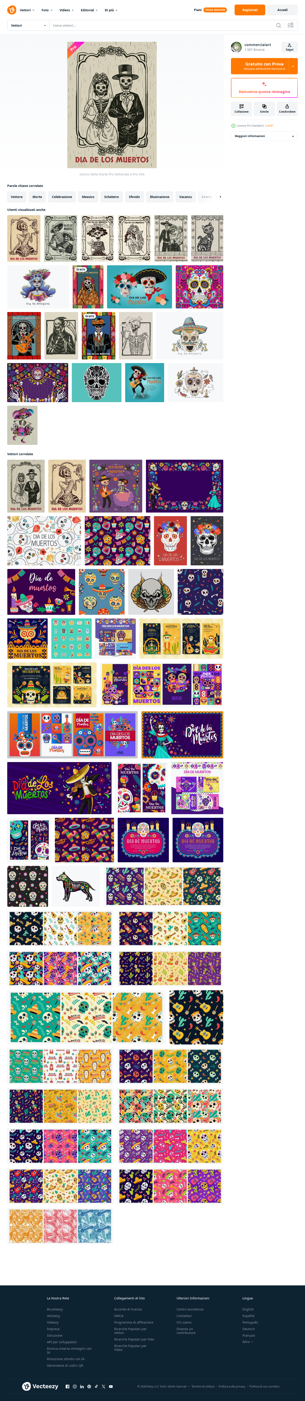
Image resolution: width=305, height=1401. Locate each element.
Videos (65, 10)
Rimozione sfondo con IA (65, 1359)
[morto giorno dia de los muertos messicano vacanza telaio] (184, 486)
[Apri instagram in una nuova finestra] (75, 1386)
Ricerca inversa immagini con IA (69, 1350)
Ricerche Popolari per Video (130, 1348)
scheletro (111, 197)
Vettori (25, 10)
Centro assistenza (190, 1309)
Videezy (52, 1322)
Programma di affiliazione (133, 1322)
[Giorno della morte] (24, 335)
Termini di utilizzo (203, 1386)
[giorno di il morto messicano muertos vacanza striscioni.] (141, 788)
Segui (289, 49)
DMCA (118, 1316)
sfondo (134, 197)
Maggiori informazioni (250, 136)
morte (37, 197)
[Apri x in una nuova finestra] (103, 1386)
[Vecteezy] (11, 9)
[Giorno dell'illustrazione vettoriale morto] (134, 238)
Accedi (282, 10)
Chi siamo (184, 1322)
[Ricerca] (278, 25)
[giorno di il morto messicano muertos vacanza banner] (29, 840)
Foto (45, 10)
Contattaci (184, 1316)
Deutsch (248, 1329)
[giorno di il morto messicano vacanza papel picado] (27, 638)
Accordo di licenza (128, 1309)
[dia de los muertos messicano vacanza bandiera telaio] (197, 840)
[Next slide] (216, 196)
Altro (246, 1342)
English (248, 1309)
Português (250, 1322)
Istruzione (54, 1335)
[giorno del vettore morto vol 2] (199, 286)
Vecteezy (53, 1316)
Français (248, 1335)
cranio (207, 197)
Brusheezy (55, 1309)
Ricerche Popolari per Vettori (130, 1331)
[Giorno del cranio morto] (88, 286)
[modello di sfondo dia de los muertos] (37, 382)
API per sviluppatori (62, 1342)
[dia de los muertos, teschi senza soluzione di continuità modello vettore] (102, 592)
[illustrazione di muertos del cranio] (151, 592)
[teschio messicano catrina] (22, 425)
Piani (198, 10)
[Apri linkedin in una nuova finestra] (82, 1386)
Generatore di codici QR (65, 1365)
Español (248, 1316)
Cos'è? (269, 126)
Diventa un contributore (186, 1331)
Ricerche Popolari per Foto (134, 1339)
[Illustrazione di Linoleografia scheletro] (61, 335)
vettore (17, 197)
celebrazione (62, 197)
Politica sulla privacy (232, 1386)
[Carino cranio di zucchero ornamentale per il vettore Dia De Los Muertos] (189, 335)
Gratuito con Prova (264, 66)
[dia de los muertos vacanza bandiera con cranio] (143, 840)
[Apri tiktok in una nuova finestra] (96, 1386)
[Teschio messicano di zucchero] (96, 382)
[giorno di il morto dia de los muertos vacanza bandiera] (59, 788)
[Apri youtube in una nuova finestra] (111, 1386)
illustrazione (159, 197)
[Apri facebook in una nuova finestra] (67, 1386)
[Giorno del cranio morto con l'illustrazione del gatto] (97, 238)
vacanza (185, 197)
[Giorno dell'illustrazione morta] (23, 238)
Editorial (87, 10)
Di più (109, 10)
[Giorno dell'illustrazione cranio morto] (60, 238)
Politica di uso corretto (264, 1386)
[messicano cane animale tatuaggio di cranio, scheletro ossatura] (76, 886)
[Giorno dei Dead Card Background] (207, 238)
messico (88, 197)
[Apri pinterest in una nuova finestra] (89, 1386)
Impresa (53, 1329)
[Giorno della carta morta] (171, 238)
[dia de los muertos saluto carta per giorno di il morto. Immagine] (115, 486)
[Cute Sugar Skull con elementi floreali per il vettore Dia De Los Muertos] (195, 382)
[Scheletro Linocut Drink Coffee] (136, 335)
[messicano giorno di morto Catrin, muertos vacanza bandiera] (182, 734)
